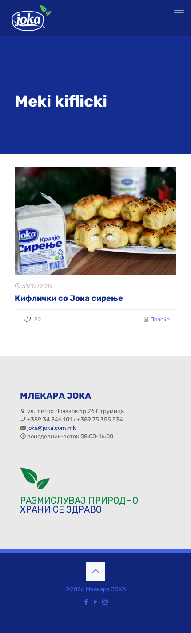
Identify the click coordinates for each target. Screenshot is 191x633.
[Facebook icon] (86, 602)
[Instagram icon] (105, 602)
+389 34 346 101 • (52, 419)
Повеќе (160, 319)
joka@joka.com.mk (51, 428)
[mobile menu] (179, 13)
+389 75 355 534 (100, 419)
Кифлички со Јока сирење (69, 298)
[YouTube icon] (95, 602)
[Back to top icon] (95, 571)
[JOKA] (31, 17)
